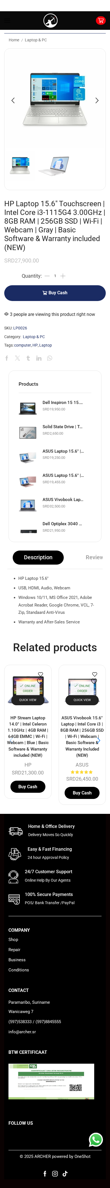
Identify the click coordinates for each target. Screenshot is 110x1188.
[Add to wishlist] (40, 678)
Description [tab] (38, 557)
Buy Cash (58, 292)
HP (35, 345)
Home (14, 40)
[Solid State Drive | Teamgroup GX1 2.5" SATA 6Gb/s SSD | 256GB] (28, 433)
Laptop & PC (36, 40)
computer (22, 345)
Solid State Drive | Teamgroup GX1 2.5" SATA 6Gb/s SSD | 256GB (63, 426)
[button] (13, 100)
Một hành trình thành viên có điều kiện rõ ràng (51, 1173)
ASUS (82, 765)
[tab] (38, 558)
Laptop (45, 345)
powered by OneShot (71, 1156)
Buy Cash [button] (27, 786)
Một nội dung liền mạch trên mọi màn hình (47, 1181)
